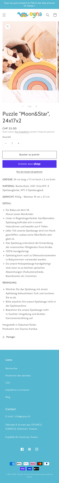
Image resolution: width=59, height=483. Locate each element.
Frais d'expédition (22, 132)
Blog (7, 397)
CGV (7, 382)
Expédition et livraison (17, 389)
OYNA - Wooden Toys (19, 474)
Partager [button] (10, 336)
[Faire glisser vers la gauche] (23, 106)
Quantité (6, 137)
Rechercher (11, 368)
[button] (4, 15)
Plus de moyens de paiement (29, 171)
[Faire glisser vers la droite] (36, 106)
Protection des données (18, 375)
